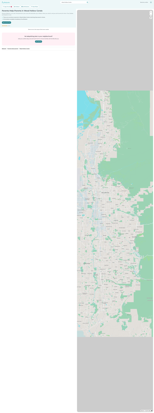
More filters (35, 6)
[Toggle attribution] (151, 410)
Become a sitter (144, 2)
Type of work (7, 6)
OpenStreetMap (148, 410)
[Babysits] (6, 2)
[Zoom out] (151, 14)
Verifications (26, 6)
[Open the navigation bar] (151, 2)
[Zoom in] (151, 12)
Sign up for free (6, 22)
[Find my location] (151, 18)
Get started (38, 41)
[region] (115, 211)
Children (17, 6)
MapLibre (142, 410)
